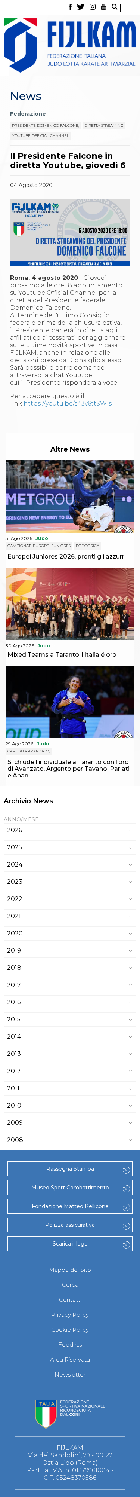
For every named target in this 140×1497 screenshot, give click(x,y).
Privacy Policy (70, 1314)
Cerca (70, 1284)
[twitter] (80, 8)
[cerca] (115, 8)
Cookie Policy (70, 1329)
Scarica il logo (70, 1243)
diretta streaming (104, 125)
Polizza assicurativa (70, 1225)
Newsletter (70, 1374)
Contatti (70, 1299)
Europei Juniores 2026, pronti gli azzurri (66, 556)
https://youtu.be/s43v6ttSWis (68, 403)
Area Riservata (70, 1359)
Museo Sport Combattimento (70, 1187)
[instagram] (92, 8)
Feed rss (70, 1344)
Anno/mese (21, 819)
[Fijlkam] (70, 45)
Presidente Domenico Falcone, (45, 125)
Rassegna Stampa (70, 1168)
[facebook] (70, 8)
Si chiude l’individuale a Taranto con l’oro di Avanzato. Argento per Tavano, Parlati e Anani (68, 768)
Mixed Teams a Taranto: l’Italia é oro (61, 654)
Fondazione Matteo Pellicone (70, 1206)
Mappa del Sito (70, 1269)
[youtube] (103, 8)
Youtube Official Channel (40, 135)
